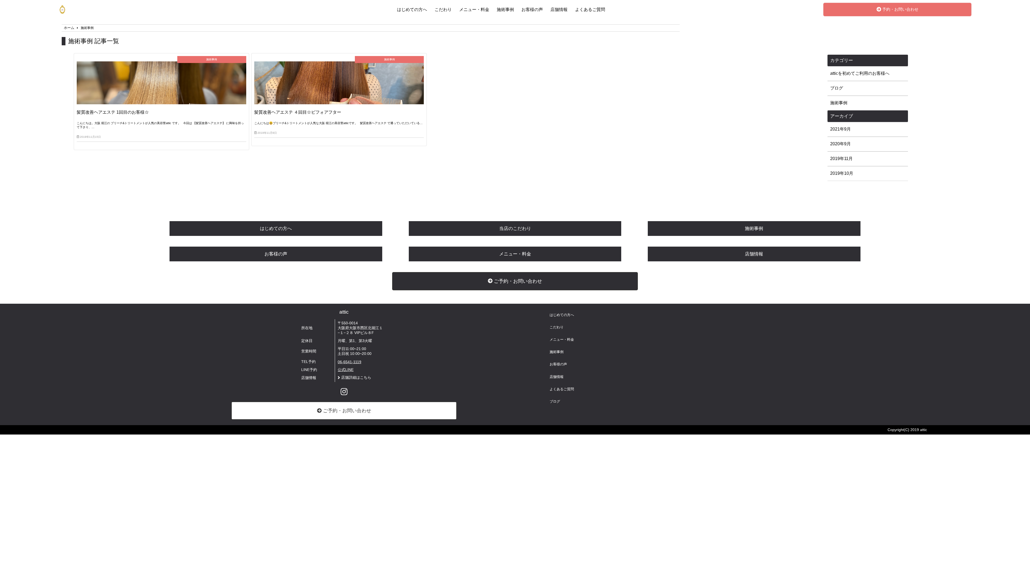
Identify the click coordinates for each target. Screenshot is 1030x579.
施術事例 (505, 9)
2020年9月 (840, 144)
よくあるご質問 (590, 9)
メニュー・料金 (474, 9)
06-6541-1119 (349, 362)
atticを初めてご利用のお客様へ (859, 73)
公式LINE (346, 370)
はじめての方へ (412, 9)
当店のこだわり (515, 228)
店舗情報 (559, 9)
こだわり (443, 9)
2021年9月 (840, 129)
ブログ (836, 88)
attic (344, 312)
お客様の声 (532, 9)
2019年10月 (841, 173)
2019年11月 (841, 158)
